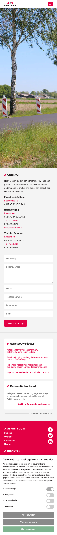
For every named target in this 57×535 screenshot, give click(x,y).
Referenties (9, 440)
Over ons (8, 437)
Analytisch (9, 494)
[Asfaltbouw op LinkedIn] (50, 441)
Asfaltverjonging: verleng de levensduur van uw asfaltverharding (27, 358)
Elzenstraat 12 (11, 200)
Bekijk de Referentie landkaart (32, 404)
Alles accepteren (28, 529)
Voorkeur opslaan (28, 522)
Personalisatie (11, 500)
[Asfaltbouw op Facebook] (50, 429)
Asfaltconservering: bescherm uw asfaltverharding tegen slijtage (22, 351)
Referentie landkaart (23, 386)
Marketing (9, 506)
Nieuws (7, 444)
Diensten (8, 433)
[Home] (10, 4)
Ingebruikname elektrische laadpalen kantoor (28, 372)
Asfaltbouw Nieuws (22, 343)
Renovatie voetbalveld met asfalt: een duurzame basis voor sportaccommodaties (27, 366)
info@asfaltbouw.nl (13, 227)
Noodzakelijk (10, 489)
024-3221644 (12, 220)
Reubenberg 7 (10, 236)
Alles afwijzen (28, 515)
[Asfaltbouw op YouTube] (50, 435)
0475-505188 (12, 244)
